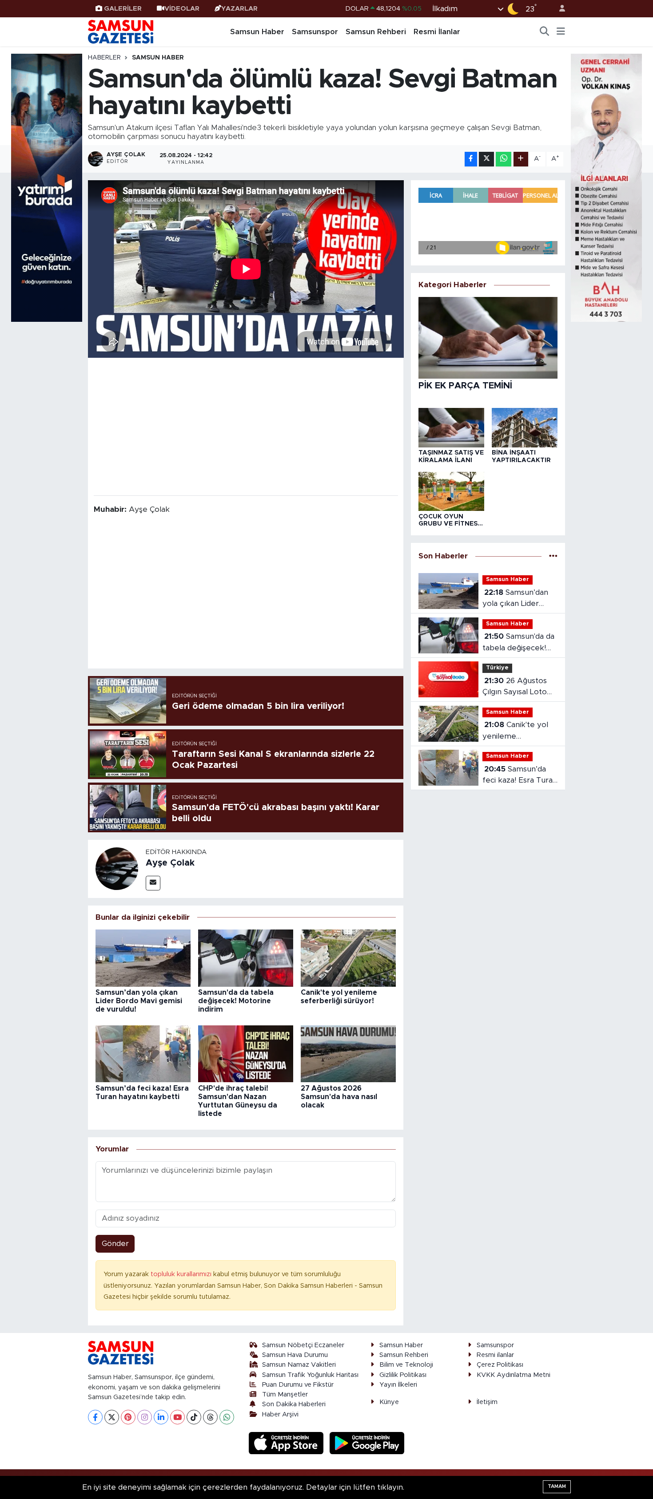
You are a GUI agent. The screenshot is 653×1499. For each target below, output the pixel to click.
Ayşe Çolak (170, 862)
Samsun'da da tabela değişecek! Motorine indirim (236, 1001)
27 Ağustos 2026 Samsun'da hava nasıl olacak (339, 1097)
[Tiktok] (194, 1417)
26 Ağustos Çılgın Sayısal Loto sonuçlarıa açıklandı (517, 687)
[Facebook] (95, 1417)
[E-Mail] (153, 883)
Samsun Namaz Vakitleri (299, 1364)
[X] (111, 1417)
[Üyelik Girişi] (558, 8)
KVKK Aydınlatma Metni (513, 1375)
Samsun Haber (257, 32)
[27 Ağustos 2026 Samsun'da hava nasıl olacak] (348, 1053)
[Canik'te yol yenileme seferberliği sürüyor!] (348, 957)
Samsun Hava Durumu (295, 1355)
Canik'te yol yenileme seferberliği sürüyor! (519, 731)
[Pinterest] (128, 1417)
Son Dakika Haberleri (294, 1404)
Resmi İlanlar (437, 32)
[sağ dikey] (606, 187)
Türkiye (497, 668)
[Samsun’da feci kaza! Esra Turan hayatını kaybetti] (143, 1053)
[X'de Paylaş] (486, 159)
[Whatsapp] (226, 1417)
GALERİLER (123, 8)
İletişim (487, 1402)
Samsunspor (315, 32)
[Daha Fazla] (521, 159)
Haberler (104, 58)
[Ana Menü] (561, 32)
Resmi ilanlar (495, 1355)
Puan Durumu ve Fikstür (298, 1384)
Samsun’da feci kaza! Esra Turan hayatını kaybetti (519, 775)
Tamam (557, 1486)
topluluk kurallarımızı (182, 1274)
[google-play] (367, 1443)
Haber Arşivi (280, 1414)
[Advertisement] (246, 426)
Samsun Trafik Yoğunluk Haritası (310, 1375)
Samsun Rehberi (376, 32)
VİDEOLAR (181, 8)
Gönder (115, 1243)
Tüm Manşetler (285, 1394)
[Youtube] (177, 1417)
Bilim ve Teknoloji (406, 1364)
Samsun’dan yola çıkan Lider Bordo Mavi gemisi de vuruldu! (139, 1001)
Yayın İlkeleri (398, 1384)
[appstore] (287, 1443)
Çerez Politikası (500, 1364)
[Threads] (210, 1417)
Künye (389, 1402)
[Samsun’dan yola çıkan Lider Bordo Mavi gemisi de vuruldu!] (143, 957)
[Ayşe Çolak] (117, 868)
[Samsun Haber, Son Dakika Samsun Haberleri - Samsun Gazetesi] (121, 31)
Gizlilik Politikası (402, 1375)
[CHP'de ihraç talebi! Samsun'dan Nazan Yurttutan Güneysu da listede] (245, 1053)
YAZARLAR (239, 8)
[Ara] (544, 32)
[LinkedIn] (161, 1417)
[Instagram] (144, 1417)
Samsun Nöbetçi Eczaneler (303, 1345)
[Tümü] (553, 556)
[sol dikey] (46, 187)
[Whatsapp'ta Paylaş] (503, 159)
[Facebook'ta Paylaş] (471, 159)
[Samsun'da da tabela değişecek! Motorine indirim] (245, 957)
